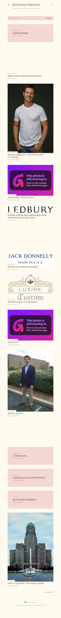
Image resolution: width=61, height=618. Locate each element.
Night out (13, 342)
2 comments (14, 78)
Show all (49, 18)
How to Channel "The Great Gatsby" (26, 583)
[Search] (52, 4)
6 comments (14, 269)
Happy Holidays (20, 33)
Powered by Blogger (31, 602)
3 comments (14, 304)
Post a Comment (15, 159)
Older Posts (49, 592)
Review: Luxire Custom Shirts (23, 302)
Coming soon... (20, 456)
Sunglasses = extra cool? (21, 197)
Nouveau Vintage (26, 5)
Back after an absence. (24, 499)
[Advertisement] (30, 57)
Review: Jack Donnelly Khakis (23, 267)
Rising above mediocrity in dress (24, 76)
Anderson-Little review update (29, 477)
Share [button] (14, 35)
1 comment (19, 35)
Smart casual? (15, 413)
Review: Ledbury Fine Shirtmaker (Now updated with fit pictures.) (27, 216)
